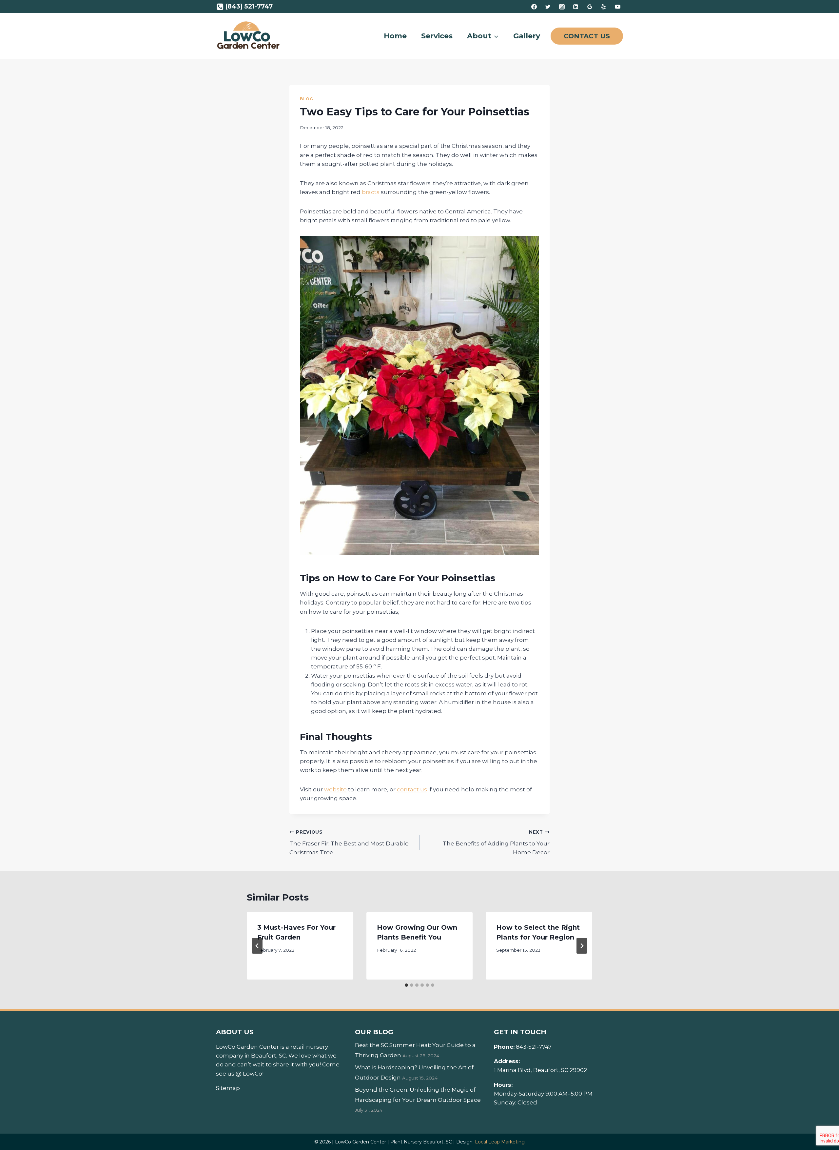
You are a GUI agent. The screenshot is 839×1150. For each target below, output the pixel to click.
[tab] (406, 985)
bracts (371, 192)
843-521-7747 (534, 1046)
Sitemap (228, 1088)
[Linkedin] (575, 6)
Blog (306, 98)
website (335, 789)
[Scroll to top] (822, 1123)
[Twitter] (548, 6)
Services (437, 35)
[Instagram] (561, 6)
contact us (411, 789)
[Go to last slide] (257, 946)
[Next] (581, 946)
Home (395, 35)
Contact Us (587, 36)
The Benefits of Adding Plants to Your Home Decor (496, 842)
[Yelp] (603, 6)
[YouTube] (617, 6)
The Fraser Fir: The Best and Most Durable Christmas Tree (349, 842)
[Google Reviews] (589, 6)
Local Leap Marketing (500, 1142)
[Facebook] (533, 6)
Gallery (526, 35)
